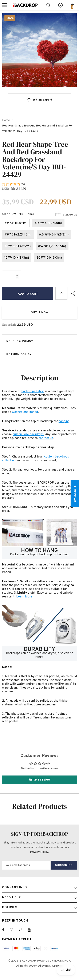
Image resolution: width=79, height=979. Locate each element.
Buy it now (39, 312)
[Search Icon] (48, 5)
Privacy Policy (39, 852)
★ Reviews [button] (74, 493)
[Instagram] (13, 930)
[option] (39, 50)
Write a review (39, 780)
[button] (11, 184)
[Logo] (25, 5)
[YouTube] (31, 930)
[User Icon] (60, 5)
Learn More (24, 597)
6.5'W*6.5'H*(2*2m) (54, 235)
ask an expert (42, 100)
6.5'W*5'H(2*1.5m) (48, 223)
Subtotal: (9, 325)
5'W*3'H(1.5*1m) (15, 223)
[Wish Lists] (61, 293)
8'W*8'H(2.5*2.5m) (52, 246)
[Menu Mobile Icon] (4, 5)
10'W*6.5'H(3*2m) (17, 246)
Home (6, 120)
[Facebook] (6, 930)
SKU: (5, 189)
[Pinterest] (22, 930)
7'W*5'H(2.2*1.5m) (18, 235)
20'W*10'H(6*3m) (49, 258)
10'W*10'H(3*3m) (16, 258)
